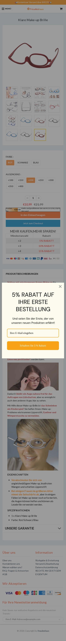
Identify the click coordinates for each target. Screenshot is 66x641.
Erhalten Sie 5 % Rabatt (33, 345)
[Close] (60, 286)
